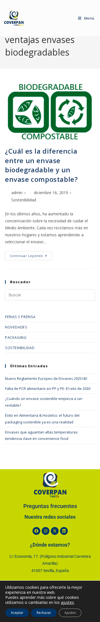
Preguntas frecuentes (50, 506)
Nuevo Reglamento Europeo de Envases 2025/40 (46, 378)
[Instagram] (45, 531)
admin (16, 192)
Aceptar (17, 612)
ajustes (67, 602)
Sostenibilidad (23, 199)
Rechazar (44, 612)
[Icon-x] (55, 531)
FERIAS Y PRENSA (20, 316)
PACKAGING (15, 337)
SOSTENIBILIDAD (19, 347)
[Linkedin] (64, 531)
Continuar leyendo (31, 254)
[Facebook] (36, 531)
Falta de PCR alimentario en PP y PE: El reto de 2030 (47, 388)
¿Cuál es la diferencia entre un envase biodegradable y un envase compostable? (41, 165)
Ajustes (70, 612)
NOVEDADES (16, 327)
